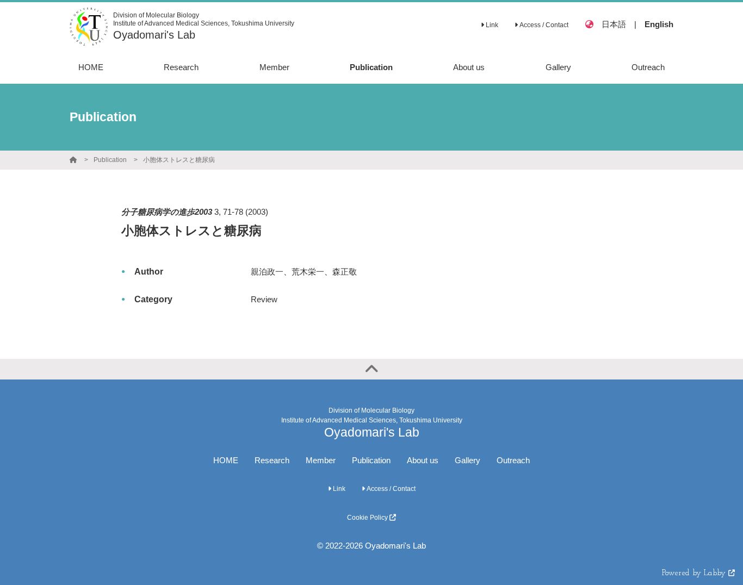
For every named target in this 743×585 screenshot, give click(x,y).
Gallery (467, 460)
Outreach (513, 460)
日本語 (614, 24)
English (659, 24)
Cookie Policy (368, 517)
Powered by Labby (695, 573)
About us (422, 460)
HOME (225, 460)
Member (321, 460)
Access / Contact (543, 25)
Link (491, 25)
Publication (110, 160)
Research (272, 460)
